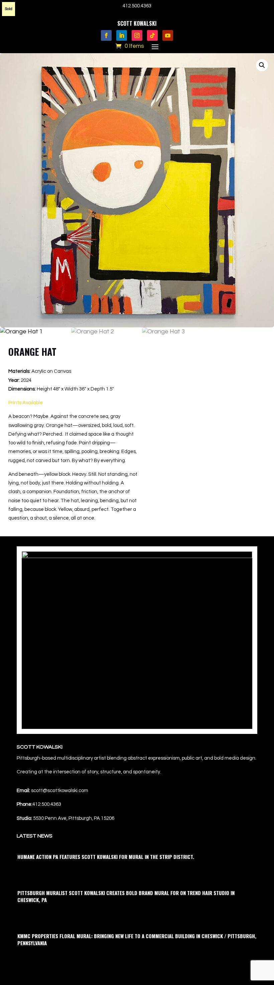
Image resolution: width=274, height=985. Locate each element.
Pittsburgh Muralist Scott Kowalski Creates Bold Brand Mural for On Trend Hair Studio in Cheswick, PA (126, 896)
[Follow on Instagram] (137, 35)
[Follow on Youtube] (167, 35)
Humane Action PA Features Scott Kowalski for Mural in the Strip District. (105, 856)
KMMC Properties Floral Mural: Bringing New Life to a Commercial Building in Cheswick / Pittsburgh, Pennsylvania (136, 939)
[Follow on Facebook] (106, 35)
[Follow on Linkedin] (121, 35)
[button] (262, 65)
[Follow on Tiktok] (152, 35)
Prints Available (25, 402)
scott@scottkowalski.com (59, 790)
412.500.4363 (137, 5)
